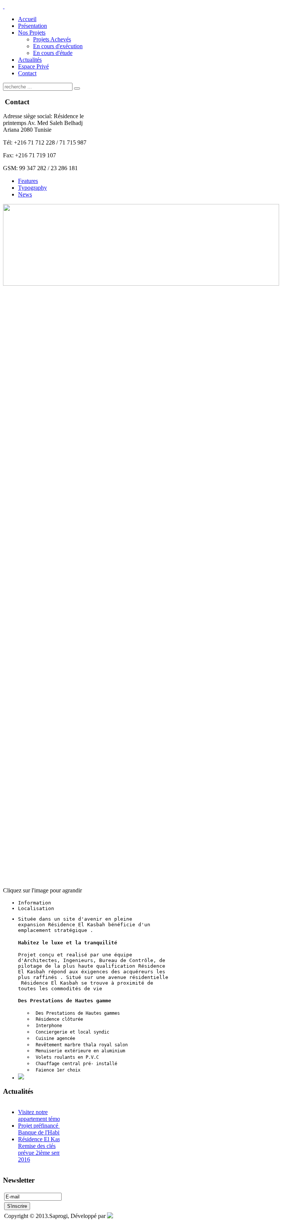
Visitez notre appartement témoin (41, 1115)
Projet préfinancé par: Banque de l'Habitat (43, 1129)
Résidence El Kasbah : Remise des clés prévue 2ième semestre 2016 (45, 1149)
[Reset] (77, 88)
